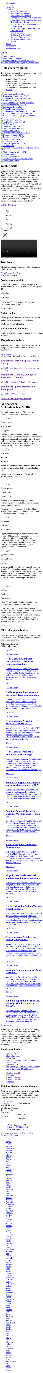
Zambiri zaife (11, 46)
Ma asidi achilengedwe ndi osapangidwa (26, 29)
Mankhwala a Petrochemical (21, 39)
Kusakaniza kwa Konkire (20, 22)
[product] (16, 94)
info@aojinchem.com (14, 1056)
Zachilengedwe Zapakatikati (21, 35)
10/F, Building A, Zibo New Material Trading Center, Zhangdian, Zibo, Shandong (23, 1068)
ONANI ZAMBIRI (8, 205)
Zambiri (9, 90)
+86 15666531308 (13, 1060)
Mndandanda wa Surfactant (21, 16)
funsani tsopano (7, 1101)
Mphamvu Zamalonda (19, 11)
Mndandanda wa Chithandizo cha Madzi (26, 20)
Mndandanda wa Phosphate (21, 13)
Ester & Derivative (18, 33)
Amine (13, 41)
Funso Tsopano (7, 273)
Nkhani (8, 44)
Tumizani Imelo (7, 1110)
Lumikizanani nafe (13, 48)
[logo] (6, 1025)
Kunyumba (10, 7)
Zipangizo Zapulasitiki (19, 37)
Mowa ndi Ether (17, 31)
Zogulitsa (9, 9)
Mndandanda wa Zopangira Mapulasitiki (26, 18)
